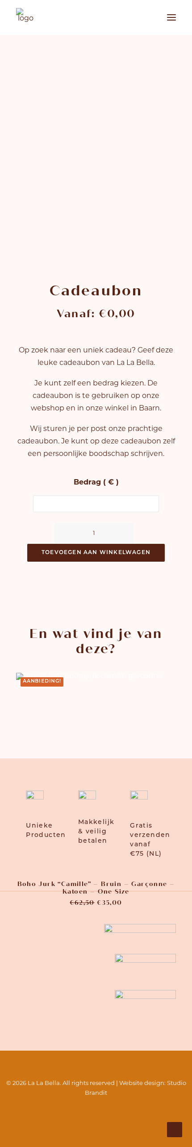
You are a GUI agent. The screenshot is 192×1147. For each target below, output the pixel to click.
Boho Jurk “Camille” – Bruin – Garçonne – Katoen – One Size (96, 887)
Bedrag (96, 482)
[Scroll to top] (174, 1129)
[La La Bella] (25, 17)
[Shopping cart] (145, 17)
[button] (171, 17)
